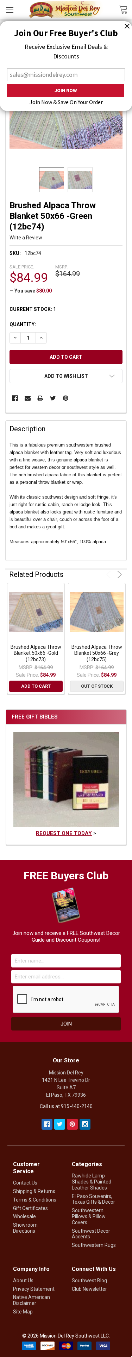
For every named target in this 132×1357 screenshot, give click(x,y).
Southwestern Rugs (94, 1245)
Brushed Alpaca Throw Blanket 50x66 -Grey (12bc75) (96, 653)
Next (118, 574)
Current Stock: (33, 309)
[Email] (27, 398)
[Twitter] (53, 398)
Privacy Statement (34, 1289)
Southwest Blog (89, 1280)
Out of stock (97, 686)
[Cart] (125, 9)
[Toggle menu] (9, 9)
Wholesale (24, 1216)
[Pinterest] (65, 398)
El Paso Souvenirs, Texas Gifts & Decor (93, 1199)
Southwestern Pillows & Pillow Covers (89, 1216)
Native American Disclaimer (31, 1300)
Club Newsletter (89, 1289)
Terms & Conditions (34, 1200)
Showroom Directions (25, 1228)
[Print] (40, 398)
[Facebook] (15, 398)
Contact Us (25, 1183)
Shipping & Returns (34, 1191)
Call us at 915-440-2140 (66, 1106)
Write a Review (26, 237)
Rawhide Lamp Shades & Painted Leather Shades (91, 1182)
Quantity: (23, 324)
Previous (109, 574)
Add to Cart (36, 686)
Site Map (23, 1312)
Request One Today (64, 833)
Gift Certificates (30, 1208)
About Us (23, 1280)
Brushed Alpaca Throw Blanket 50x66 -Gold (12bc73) (36, 653)
